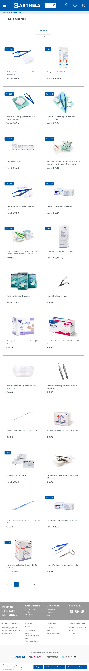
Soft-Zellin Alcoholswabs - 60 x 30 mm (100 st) (63, 342)
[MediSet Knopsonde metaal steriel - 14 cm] (23, 416)
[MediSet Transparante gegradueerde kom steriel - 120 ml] (23, 371)
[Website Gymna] (52, 657)
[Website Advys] (36, 657)
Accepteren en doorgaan (77, 667)
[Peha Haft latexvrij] (23, 147)
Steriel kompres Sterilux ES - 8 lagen (60, 251)
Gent (48, 615)
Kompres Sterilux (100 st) (56, 72)
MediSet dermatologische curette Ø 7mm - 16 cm (23, 521)
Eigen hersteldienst (31, 641)
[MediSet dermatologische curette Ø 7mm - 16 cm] (23, 505)
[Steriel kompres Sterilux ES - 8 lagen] (63, 236)
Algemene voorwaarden (77, 628)
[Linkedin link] (82, 612)
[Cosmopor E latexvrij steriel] (23, 460)
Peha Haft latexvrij (13, 161)
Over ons (50, 628)
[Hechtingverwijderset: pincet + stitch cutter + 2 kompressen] (63, 460)
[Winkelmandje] (83, 5)
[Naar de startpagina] (26, 5)
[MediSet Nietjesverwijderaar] (63, 281)
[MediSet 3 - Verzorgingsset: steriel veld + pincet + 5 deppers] (63, 102)
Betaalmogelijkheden (9, 628)
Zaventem (50, 612)
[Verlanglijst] (75, 5)
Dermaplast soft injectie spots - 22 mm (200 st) (22, 342)
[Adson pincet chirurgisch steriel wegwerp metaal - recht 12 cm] (63, 371)
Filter (45, 30)
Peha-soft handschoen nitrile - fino (59, 206)
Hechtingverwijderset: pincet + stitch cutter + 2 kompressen (63, 476)
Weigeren (38, 667)
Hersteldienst (7, 633)
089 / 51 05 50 (30, 609)
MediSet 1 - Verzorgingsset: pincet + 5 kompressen (20, 73)
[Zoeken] (53, 5)
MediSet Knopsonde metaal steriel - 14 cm (21, 430)
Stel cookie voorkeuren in (55, 667)
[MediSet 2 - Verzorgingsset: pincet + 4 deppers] (23, 191)
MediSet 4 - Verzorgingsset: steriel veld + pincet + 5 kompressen (21, 118)
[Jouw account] (66, 5)
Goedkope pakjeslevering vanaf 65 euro (33, 635)
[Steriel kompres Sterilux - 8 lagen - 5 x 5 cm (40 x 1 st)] (23, 550)
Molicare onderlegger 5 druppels (18, 296)
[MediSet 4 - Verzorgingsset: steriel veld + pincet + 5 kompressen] (23, 102)
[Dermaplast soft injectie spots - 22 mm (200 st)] (23, 326)
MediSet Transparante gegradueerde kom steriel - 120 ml (21, 387)
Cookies (72, 633)
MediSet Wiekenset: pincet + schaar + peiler (62, 565)
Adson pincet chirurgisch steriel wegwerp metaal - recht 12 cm (62, 387)
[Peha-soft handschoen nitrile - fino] (63, 191)
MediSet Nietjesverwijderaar (57, 296)
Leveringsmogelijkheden (11, 630)
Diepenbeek (51, 610)
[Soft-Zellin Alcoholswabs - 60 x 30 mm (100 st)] (63, 326)
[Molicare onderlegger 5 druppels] (23, 281)
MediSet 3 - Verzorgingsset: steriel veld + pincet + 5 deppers (62, 118)
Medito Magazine (53, 633)
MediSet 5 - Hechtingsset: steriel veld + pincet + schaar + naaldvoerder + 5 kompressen (63, 162)
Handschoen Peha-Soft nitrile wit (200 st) (62, 520)
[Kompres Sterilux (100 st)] (63, 57)
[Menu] (5, 5)
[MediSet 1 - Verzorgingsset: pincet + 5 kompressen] (23, 57)
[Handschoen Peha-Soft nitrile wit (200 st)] (63, 505)
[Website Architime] (68, 657)
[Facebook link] (71, 612)
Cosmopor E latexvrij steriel (16, 475)
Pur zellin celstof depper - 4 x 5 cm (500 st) (62, 430)
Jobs (48, 630)
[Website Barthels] (19, 657)
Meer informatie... (16, 669)
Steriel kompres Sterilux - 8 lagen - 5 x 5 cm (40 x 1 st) (22, 566)
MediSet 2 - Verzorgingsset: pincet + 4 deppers (20, 207)
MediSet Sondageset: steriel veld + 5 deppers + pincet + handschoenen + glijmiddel (22, 252)
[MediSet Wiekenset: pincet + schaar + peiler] (63, 550)
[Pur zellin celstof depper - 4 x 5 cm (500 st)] (63, 416)
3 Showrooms (30, 630)
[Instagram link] (77, 612)
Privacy (71, 630)
